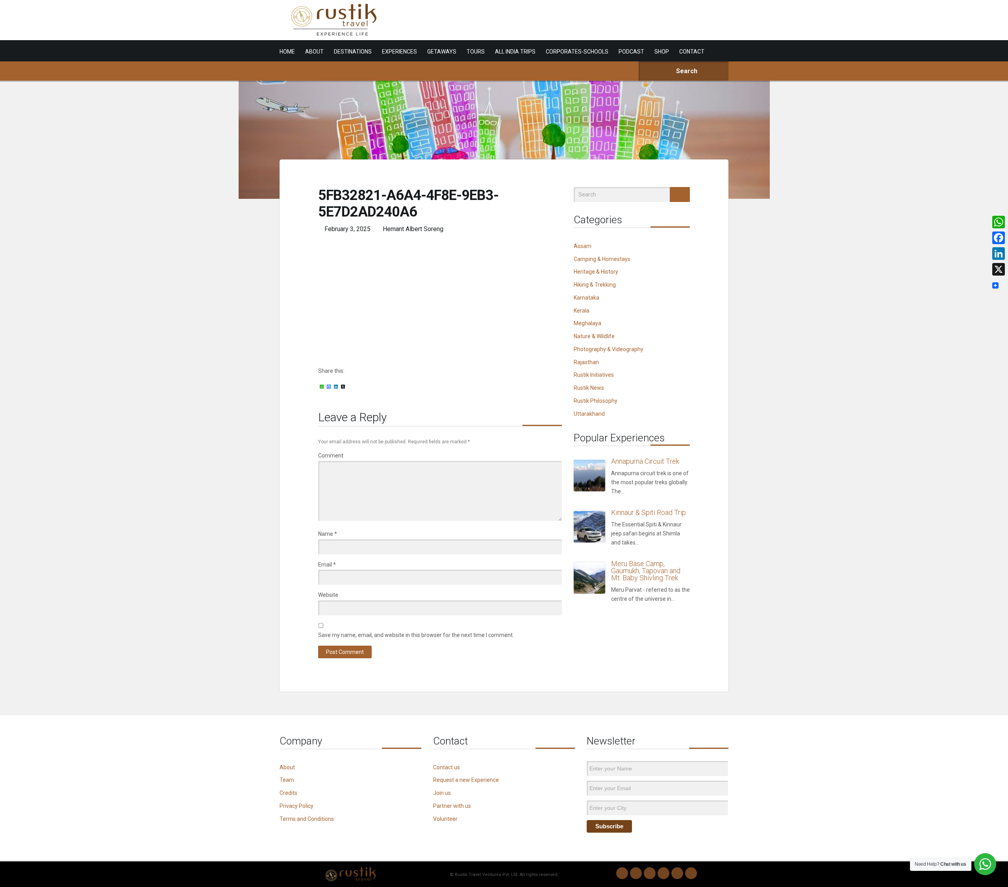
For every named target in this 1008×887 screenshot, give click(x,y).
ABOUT (314, 51)
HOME (287, 51)
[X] (998, 269)
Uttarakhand (589, 414)
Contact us (446, 767)
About (287, 767)
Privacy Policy (296, 806)
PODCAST (631, 51)
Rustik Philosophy (595, 401)
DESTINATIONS (353, 51)
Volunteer (445, 819)
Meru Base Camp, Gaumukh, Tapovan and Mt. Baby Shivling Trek (645, 570)
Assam (582, 246)
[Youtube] (677, 873)
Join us (442, 793)
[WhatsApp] (622, 873)
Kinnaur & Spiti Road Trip (648, 512)
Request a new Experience (466, 780)
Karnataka (586, 297)
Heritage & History (596, 272)
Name (327, 534)
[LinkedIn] (663, 873)
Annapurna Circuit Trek (645, 461)
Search (685, 71)
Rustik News (589, 388)
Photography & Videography (608, 349)
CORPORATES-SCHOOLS (577, 51)
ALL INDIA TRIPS (515, 51)
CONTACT (691, 51)
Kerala (581, 310)
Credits (288, 793)
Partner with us (452, 806)
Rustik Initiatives (594, 375)
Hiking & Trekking (595, 284)
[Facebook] (650, 873)
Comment (330, 455)
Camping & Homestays (602, 259)
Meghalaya (587, 323)
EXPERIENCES (399, 51)
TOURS (476, 51)
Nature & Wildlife (594, 336)
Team (287, 780)
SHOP (661, 51)
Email (327, 564)
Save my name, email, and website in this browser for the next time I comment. (416, 635)
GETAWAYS (441, 51)
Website (328, 595)
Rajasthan (586, 362)
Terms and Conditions (307, 819)
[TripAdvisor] (691, 873)
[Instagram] (636, 873)
